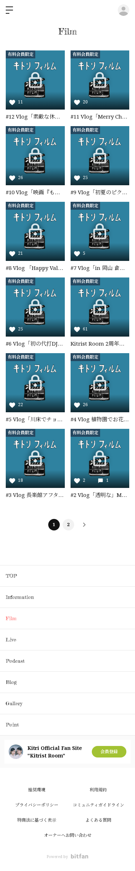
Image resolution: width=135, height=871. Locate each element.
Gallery (14, 703)
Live (11, 639)
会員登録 (109, 751)
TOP (11, 576)
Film (11, 618)
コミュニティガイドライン (98, 805)
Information (20, 597)
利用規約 (98, 790)
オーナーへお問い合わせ (67, 835)
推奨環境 (36, 790)
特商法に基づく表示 (36, 820)
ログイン (123, 10)
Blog (11, 682)
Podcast (15, 661)
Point (12, 724)
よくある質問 (98, 820)
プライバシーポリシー (36, 805)
